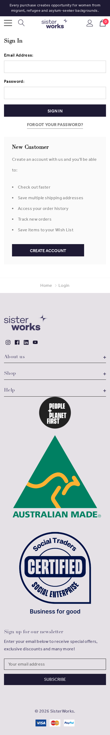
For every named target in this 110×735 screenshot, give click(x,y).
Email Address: (18, 55)
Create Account (48, 250)
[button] (55, 413)
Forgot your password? (55, 124)
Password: (14, 81)
